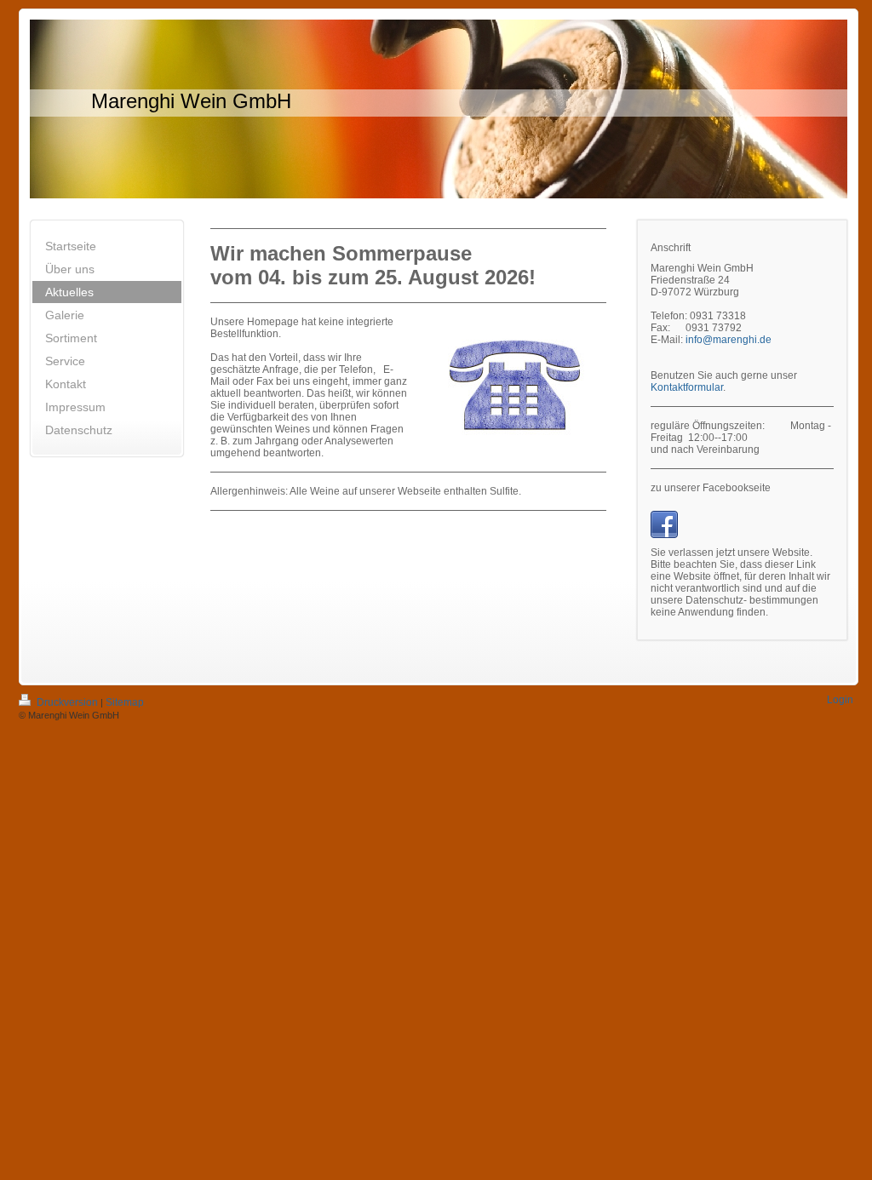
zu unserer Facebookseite (711, 488)
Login (840, 700)
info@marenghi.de (729, 340)
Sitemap (125, 702)
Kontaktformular (687, 387)
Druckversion (67, 702)
